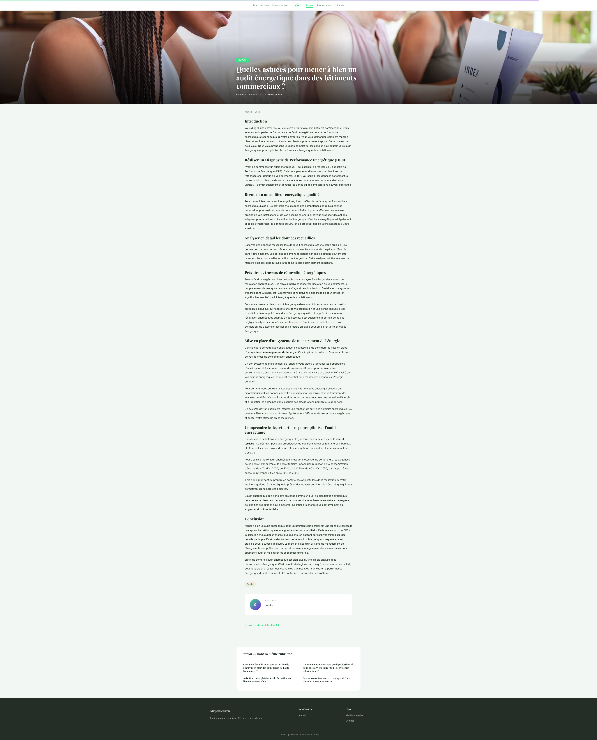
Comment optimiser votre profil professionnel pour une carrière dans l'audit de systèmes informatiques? (328, 668)
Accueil (248, 112)
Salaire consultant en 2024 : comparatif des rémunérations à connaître (326, 680)
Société (340, 5)
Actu (255, 5)
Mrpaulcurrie (220, 711)
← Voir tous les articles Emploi (262, 625)
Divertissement (280, 5)
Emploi (309, 5)
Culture (265, 5)
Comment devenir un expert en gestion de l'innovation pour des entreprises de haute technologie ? (266, 668)
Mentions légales (354, 715)
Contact (350, 720)
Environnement (325, 5)
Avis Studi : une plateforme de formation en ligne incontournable (267, 680)
